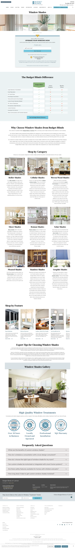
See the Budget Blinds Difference (37, 117)
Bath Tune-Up (18, 510)
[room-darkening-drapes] (11, 319)
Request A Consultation (6, 507)
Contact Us (5, 505)
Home (34, 32)
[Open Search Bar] (72, 7)
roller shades (12, 180)
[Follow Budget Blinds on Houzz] (62, 525)
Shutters (17, 7)
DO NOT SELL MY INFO (6, 528)
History (32, 510)
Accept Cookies (64, 546)
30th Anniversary (33, 512)
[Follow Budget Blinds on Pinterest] (69, 525)
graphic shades (55, 275)
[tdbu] (57, 319)
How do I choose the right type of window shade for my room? (31, 459)
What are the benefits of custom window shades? (26, 450)
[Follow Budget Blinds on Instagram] (60, 525)
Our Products (37, 32)
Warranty (32, 515)
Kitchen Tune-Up (19, 511)
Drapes (22, 7)
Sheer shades (11, 229)
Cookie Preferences (5, 530)
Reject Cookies (57, 546)
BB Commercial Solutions (20, 507)
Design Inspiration (47, 511)
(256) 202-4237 (70, 3)
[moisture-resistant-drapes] (27, 319)
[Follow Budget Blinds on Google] (71, 497)
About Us (50, 7)
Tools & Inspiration (48, 505)
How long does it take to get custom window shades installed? (31, 474)
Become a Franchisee (34, 516)
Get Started (37, 51)
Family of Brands (20, 505)
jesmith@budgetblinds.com (8, 487)
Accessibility (4, 527)
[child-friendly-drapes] (42, 319)
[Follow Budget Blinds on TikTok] (71, 525)
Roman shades (32, 229)
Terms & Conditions (5, 525)
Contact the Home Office (6, 512)
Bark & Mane (18, 508)
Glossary (45, 512)
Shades (12, 7)
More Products (42, 7)
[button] (63, 5)
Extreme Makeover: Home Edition (49, 508)
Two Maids (18, 516)
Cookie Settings (50, 546)
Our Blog (60, 505)
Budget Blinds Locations (6, 510)
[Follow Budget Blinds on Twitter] (67, 525)
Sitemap (4, 522)
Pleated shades (10, 274)
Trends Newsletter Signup (48, 510)
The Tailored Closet (19, 515)
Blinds (7, 7)
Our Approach (33, 508)
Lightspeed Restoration (20, 512)
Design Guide (46, 507)
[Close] (73, 546)
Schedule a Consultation (60, 7)
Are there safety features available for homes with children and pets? (33, 469)
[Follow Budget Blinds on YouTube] (64, 525)
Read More (7, 339)
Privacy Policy (53, 62)
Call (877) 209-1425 (5, 511)
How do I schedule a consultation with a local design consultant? (32, 455)
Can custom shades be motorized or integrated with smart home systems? (35, 464)
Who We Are (32, 507)
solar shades (55, 233)
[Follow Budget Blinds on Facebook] (57, 525)
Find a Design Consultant (6, 508)
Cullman (72, 1)
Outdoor (36, 7)
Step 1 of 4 (38, 45)
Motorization (29, 7)
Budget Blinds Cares (33, 511)
